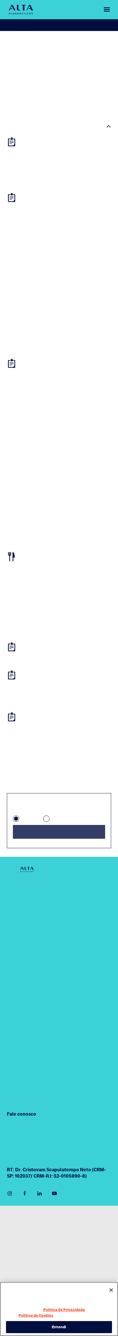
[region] (59, 1309)
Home (12, 42)
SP (24, 846)
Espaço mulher (81, 976)
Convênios (18, 955)
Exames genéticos (85, 963)
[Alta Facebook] (24, 1220)
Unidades (16, 928)
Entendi (59, 1326)
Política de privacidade (27, 1257)
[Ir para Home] (21, 9)
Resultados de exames (77, 25)
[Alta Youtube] (54, 1220)
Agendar (27, 25)
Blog (11, 983)
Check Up (76, 949)
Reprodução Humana (28, 1123)
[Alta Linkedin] (39, 1220)
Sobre (13, 914)
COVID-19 (76, 914)
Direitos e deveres (23, 1269)
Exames (15, 1081)
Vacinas (15, 1095)
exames (31, 42)
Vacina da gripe (22, 1109)
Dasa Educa (78, 1011)
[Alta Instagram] (10, 1220)
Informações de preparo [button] (37, 128)
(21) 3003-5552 (82, 1159)
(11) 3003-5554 (23, 1159)
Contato (15, 969)
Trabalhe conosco (23, 1280)
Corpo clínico (20, 941)
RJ (53, 846)
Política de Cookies (24, 1315)
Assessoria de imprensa (28, 1246)
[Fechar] (111, 1290)
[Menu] (103, 9)
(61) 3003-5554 (23, 1178)
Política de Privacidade (63, 1309)
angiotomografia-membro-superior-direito (54, 47)
